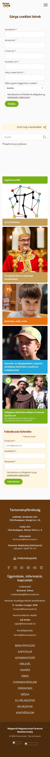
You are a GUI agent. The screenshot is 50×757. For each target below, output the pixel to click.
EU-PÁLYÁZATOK (25, 700)
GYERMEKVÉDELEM (25, 682)
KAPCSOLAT (25, 651)
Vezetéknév (11, 29)
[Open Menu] (46, 5)
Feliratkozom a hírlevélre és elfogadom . (26, 96)
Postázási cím (12, 62)
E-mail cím (10, 51)
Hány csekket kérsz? (15, 72)
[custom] (8, 567)
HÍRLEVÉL (25, 664)
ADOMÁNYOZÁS (25, 658)
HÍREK (25, 676)
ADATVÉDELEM (25, 712)
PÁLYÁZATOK (25, 706)
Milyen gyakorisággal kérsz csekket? (21, 83)
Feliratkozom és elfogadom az (21, 474)
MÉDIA (25, 694)
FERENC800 (25, 688)
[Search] (44, 137)
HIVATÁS (25, 670)
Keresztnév (11, 40)
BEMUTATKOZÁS (25, 645)
